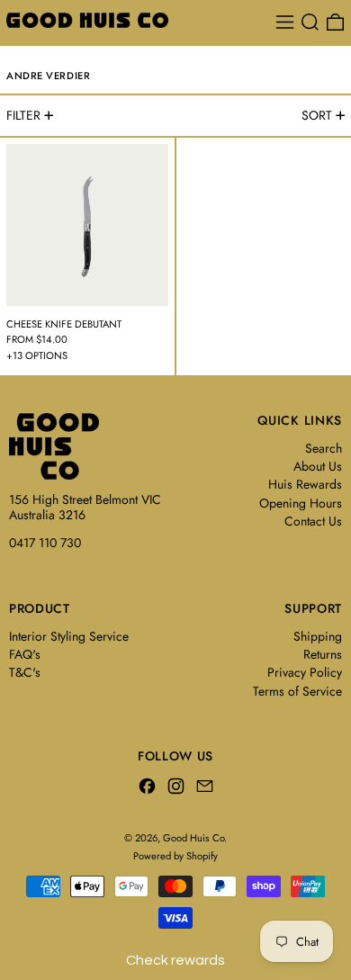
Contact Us (313, 521)
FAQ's (24, 654)
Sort (317, 115)
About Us (317, 466)
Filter (23, 115)
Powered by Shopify (175, 856)
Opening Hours (300, 503)
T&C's (24, 672)
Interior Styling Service (69, 636)
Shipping (317, 636)
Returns (322, 654)
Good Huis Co (193, 838)
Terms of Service (297, 691)
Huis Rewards (305, 484)
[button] (310, 22)
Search (323, 448)
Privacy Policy (304, 672)
